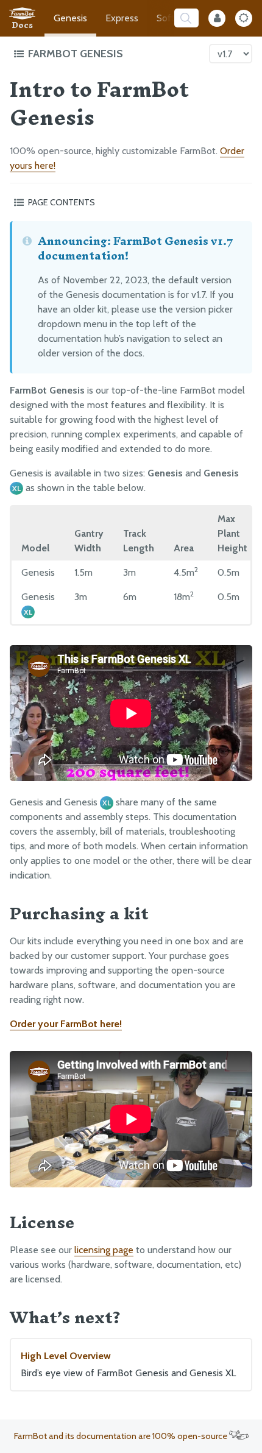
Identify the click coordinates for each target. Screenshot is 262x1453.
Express (121, 18)
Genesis (70, 18)
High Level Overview (128, 1364)
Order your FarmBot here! (66, 1024)
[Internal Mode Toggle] (216, 18)
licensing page (103, 1250)
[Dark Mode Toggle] (243, 18)
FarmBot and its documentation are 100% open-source (121, 1435)
